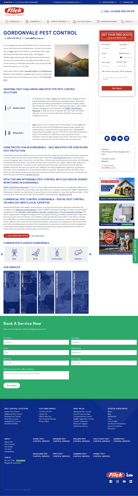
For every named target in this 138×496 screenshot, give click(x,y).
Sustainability (9, 452)
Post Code (105, 62)
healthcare (35, 212)
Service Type (121, 62)
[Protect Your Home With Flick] (117, 241)
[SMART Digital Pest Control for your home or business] (117, 214)
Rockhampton (46, 71)
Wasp (34, 125)
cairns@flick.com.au (34, 38)
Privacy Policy (44, 421)
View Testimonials (31, 2)
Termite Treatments (80, 421)
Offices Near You (45, 416)
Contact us (128, 2)
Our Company (10, 444)
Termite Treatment (59, 21)
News (110, 412)
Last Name (123, 44)
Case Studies (112, 421)
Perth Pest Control (11, 419)
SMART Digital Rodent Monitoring (15, 187)
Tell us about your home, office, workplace (117, 71)
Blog (109, 414)
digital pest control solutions (26, 210)
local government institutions (72, 212)
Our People (9, 447)
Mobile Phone (124, 53)
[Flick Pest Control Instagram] (113, 138)
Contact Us (43, 414)
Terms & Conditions (115, 426)
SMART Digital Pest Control (83, 419)
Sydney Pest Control (12, 412)
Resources (111, 428)
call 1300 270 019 (32, 175)
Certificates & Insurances (117, 424)
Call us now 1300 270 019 (116, 38)
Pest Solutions (83, 21)
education (43, 212)
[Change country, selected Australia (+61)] (121, 57)
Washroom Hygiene (109, 21)
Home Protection (59, 158)
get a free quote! (38, 236)
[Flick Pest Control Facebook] (107, 138)
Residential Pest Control (82, 412)
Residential (14, 21)
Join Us (128, 21)
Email (104, 53)
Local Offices (108, 2)
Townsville (28, 71)
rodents (54, 99)
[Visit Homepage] (120, 475)
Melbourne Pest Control (13, 414)
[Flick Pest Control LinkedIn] (126, 138)
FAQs (110, 419)
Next (90, 254)
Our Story (8, 449)
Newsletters (112, 416)
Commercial (35, 21)
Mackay (35, 71)
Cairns (11, 51)
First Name (106, 44)
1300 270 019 (13, 38)
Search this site (27, 489)
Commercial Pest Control (82, 416)
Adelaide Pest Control (12, 421)
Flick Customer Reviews (47, 419)
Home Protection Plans (81, 414)
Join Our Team (15, 461)
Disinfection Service (80, 426)
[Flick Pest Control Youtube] (120, 138)
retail (28, 212)
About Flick (9, 442)
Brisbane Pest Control (12, 416)
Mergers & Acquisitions (13, 463)
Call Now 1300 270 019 (18, 236)
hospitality (22, 212)
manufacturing (52, 212)
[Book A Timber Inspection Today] (117, 189)
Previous (2, 254)
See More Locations (11, 423)
